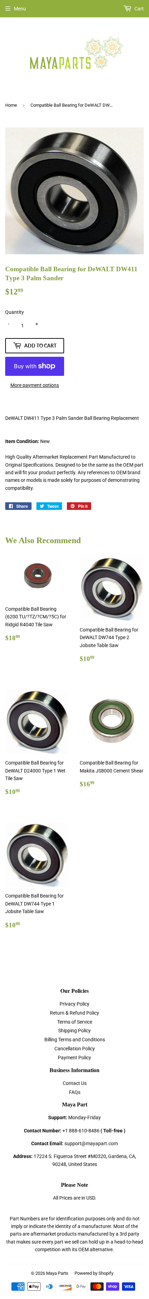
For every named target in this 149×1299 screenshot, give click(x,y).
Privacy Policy (74, 1004)
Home (11, 105)
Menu (20, 8)
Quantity (14, 312)
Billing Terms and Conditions (74, 1039)
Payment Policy (74, 1057)
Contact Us (75, 1083)
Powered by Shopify (93, 1273)
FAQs (74, 1092)
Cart (138, 8)
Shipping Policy (74, 1030)
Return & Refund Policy (74, 1013)
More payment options (34, 385)
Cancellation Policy (74, 1048)
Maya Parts (57, 1273)
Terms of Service (74, 1022)
